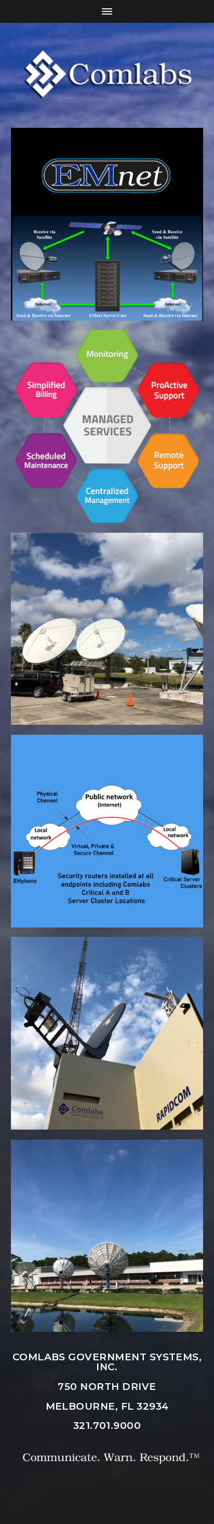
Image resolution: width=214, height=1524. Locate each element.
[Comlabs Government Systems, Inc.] (107, 75)
